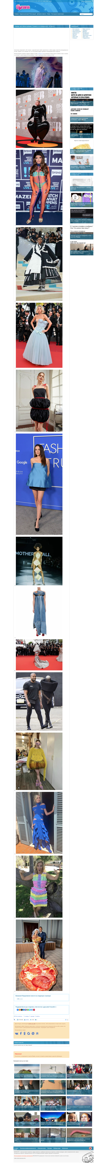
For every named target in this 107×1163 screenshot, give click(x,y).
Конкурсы (74, 37)
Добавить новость (41, 14)
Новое (48, 14)
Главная (17, 14)
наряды (27, 1016)
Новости (74, 35)
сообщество (40, 53)
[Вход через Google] (29, 1034)
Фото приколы (75, 29)
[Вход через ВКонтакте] (17, 1034)
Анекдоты (85, 30)
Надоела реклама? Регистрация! (28, 14)
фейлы (38, 1016)
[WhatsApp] (28, 1010)
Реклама (83, 1)
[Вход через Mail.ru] (34, 1034)
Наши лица (75, 36)
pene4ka (27, 1019)
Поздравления (86, 37)
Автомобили (86, 34)
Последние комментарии (57, 14)
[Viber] (26, 1010)
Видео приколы (86, 29)
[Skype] (30, 1010)
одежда (32, 1016)
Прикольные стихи (87, 35)
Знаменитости (75, 32)
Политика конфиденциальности (28, 1148)
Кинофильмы (86, 32)
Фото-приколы (18, 1016)
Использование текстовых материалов (23, 1155)
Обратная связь (88, 1)
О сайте (16, 1148)
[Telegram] (32, 1010)
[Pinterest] (34, 1010)
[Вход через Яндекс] (38, 1034)
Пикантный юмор (76, 31)
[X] (22, 1010)
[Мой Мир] (24, 1010)
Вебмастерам (57, 1148)
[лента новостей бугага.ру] (93, 1)
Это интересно (76, 30)
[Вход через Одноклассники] (25, 1034)
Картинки (74, 34)
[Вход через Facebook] (21, 1034)
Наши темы (85, 36)
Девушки (85, 31)
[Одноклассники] (20, 1010)
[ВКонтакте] (18, 1010)
